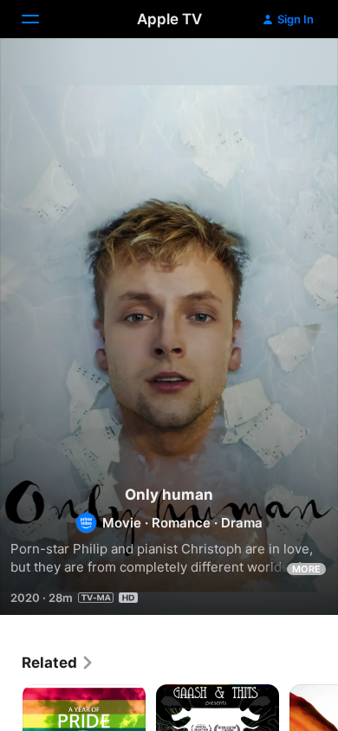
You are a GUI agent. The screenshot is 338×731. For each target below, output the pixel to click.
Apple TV (169, 19)
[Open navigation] (41, 19)
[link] (58, 662)
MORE (306, 569)
